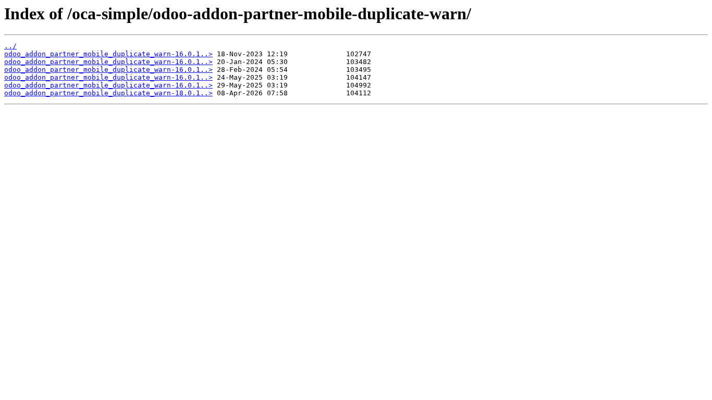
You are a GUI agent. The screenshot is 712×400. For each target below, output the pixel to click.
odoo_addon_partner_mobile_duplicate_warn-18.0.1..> (108, 93)
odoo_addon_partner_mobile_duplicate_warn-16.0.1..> (108, 54)
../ (10, 46)
